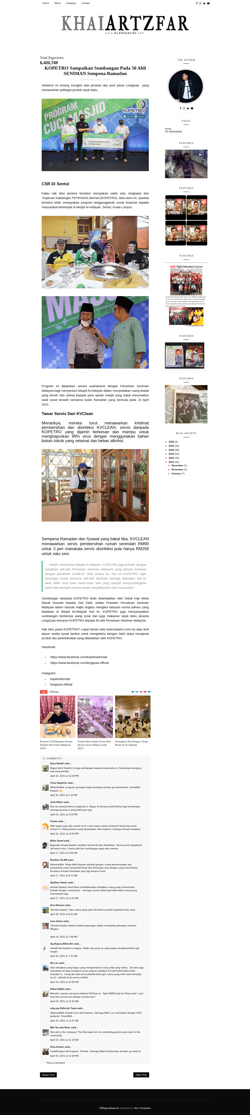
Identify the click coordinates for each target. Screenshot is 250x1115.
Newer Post (48, 1074)
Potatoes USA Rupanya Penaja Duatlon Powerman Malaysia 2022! (56, 745)
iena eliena (56, 921)
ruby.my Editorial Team (63, 1008)
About (57, 3)
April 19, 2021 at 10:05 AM (64, 982)
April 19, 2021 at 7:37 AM (63, 956)
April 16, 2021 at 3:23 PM (63, 814)
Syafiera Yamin (58, 882)
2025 (172, 445)
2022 (172, 458)
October (177, 473)
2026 (172, 441)
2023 (172, 453)
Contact (85, 3)
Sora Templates (142, 1108)
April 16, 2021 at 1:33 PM (63, 795)
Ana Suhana (57, 905)
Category (71, 3)
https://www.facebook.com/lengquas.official (79, 663)
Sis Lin (54, 963)
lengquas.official (61, 684)
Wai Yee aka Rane (60, 1027)
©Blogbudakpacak (109, 1108)
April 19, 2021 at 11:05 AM (64, 1001)
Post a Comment (56, 1062)
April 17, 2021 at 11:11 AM (64, 898)
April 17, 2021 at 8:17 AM (63, 875)
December (178, 465)
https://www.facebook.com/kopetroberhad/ (78, 657)
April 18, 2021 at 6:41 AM (63, 914)
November (178, 469)
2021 (172, 462)
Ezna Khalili (57, 763)
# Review (54, 692)
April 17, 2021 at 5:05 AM (63, 853)
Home (46, 3)
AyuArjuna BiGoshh (61, 943)
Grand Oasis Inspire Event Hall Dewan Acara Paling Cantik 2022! (94, 745)
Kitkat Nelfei (57, 989)
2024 (172, 450)
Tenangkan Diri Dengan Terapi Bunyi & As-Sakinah (131, 743)
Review (106, 80)
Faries (53, 821)
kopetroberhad (60, 679)
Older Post (141, 1074)
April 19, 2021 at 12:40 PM (64, 1055)
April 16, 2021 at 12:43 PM (64, 775)
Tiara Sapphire (58, 782)
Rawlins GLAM (58, 859)
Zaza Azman (57, 1046)
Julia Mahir (56, 802)
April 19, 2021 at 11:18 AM (64, 1039)
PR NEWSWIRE (173, 131)
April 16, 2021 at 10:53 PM (64, 833)
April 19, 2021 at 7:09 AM (63, 936)
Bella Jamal (56, 840)
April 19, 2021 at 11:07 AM (64, 1020)
